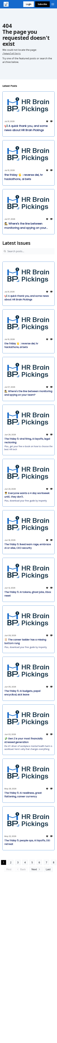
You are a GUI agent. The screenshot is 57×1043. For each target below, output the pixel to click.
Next (34, 869)
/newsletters (11, 53)
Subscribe (42, 4)
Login (28, 4)
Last (48, 869)
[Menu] (53, 4)
